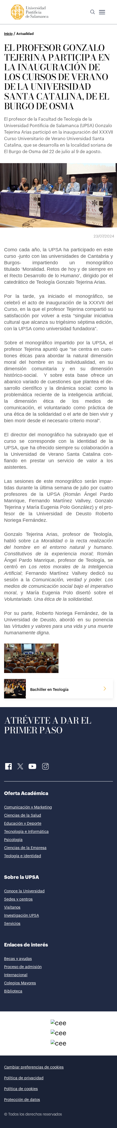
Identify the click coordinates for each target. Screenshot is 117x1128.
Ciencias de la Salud (22, 815)
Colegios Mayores (20, 983)
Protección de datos (22, 1100)
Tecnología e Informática (26, 832)
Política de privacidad (24, 1078)
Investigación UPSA (21, 916)
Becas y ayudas (18, 959)
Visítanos (12, 907)
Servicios (12, 924)
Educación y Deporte (22, 824)
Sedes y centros (18, 899)
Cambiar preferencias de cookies (34, 1067)
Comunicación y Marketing (28, 807)
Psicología (13, 840)
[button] (92, 12)
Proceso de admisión (23, 967)
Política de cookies (21, 1089)
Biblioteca (13, 991)
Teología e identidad (22, 856)
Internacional (15, 975)
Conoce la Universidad (24, 891)
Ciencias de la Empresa (25, 848)
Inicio (8, 33)
